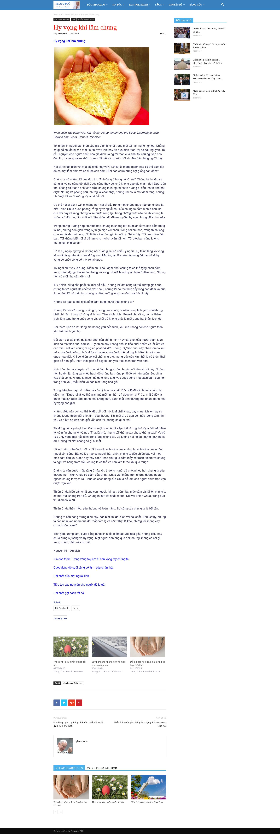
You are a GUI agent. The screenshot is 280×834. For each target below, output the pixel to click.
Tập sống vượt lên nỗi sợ (85, 19)
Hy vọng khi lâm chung (69, 41)
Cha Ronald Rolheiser (69, 15)
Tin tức (117, 5)
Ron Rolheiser (138, 5)
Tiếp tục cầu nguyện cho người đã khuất (79, 584)
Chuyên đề (175, 5)
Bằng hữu (196, 5)
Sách (158, 5)
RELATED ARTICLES (69, 768)
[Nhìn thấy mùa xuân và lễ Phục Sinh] (148, 787)
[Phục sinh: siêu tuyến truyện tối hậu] (70, 647)
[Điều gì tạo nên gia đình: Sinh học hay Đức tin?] (147, 647)
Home (55, 15)
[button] (223, 5)
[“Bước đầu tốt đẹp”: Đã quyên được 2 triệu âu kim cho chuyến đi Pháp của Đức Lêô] (182, 48)
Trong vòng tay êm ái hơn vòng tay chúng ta (100, 559)
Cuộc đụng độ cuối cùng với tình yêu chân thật (83, 567)
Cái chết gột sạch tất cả (68, 593)
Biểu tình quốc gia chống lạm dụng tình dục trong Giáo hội (140, 724)
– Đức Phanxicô (95, 5)
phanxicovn (61, 33)
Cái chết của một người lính (71, 576)
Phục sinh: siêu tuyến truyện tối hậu (108, 802)
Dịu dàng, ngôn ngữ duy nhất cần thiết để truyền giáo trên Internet (78, 724)
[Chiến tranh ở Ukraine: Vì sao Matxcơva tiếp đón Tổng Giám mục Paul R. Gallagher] (182, 79)
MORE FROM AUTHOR (102, 768)
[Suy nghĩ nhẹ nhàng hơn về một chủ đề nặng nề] (109, 647)
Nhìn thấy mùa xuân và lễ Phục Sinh (147, 802)
